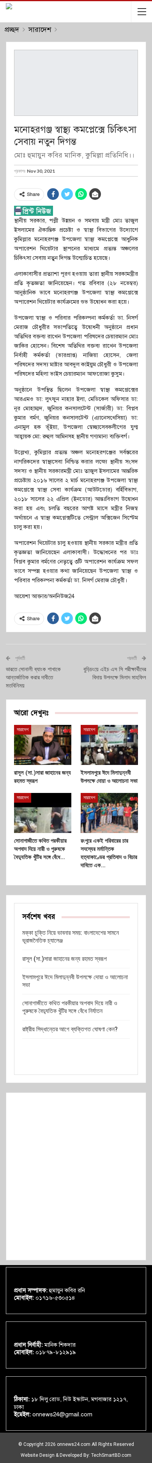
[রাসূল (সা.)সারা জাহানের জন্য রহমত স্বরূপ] (42, 745)
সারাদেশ (22, 729)
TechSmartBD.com (111, 1455)
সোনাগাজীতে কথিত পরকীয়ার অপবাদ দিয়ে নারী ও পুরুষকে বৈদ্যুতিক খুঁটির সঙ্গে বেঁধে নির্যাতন (69, 1007)
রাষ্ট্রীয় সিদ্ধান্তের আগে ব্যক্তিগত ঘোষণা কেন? (70, 1029)
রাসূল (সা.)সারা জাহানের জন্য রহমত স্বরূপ (64, 958)
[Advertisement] (76, 1176)
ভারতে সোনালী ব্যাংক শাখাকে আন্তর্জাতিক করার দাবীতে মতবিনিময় (33, 677)
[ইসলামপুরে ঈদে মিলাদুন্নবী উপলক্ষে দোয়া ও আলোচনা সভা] (109, 745)
